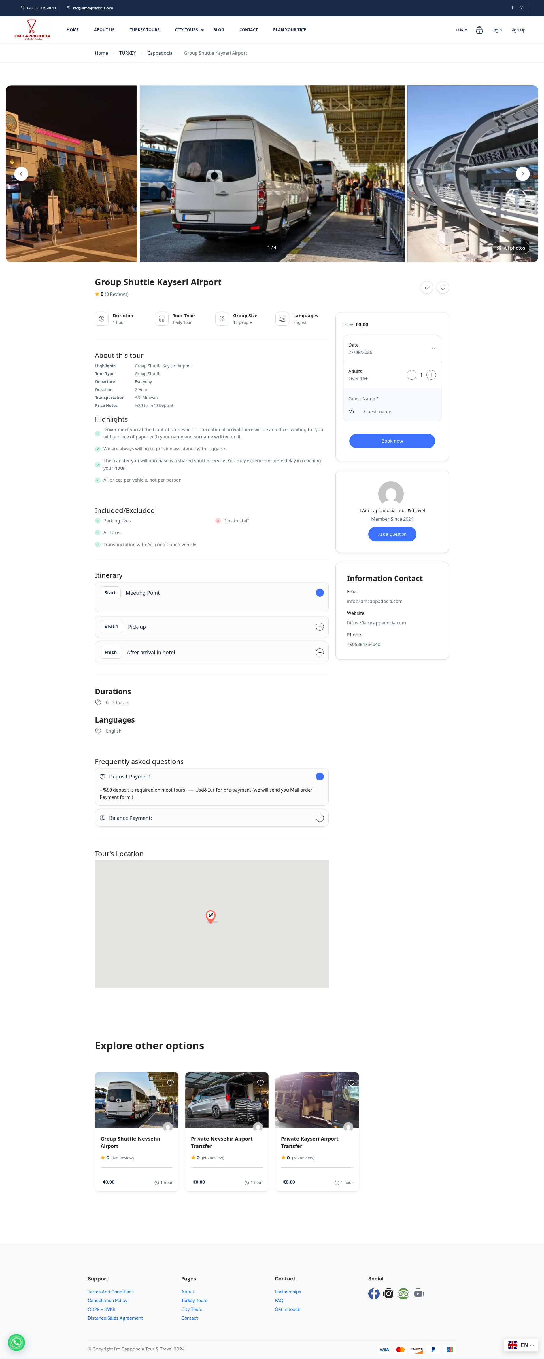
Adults (355, 371)
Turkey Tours (145, 29)
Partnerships (288, 1292)
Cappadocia (160, 53)
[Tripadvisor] (403, 1293)
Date (353, 345)
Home (73, 29)
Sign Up (518, 30)
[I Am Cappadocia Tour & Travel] (168, 1127)
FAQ (279, 1300)
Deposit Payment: (130, 776)
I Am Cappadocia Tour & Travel (392, 510)
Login (497, 30)
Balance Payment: (130, 817)
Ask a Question (392, 534)
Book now (392, 441)
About (187, 1292)
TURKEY (127, 53)
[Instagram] (388, 1293)
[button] (479, 29)
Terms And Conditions (111, 1292)
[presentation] (21, 174)
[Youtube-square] (418, 1293)
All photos (514, 248)
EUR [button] (460, 30)
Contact (248, 29)
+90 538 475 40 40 (41, 8)
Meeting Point (132, 592)
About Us (104, 29)
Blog (218, 29)
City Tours (186, 29)
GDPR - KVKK (101, 1309)
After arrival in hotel (140, 652)
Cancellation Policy (108, 1300)
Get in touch (287, 1309)
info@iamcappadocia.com (92, 8)
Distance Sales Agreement (115, 1318)
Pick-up (125, 626)
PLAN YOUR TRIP (289, 29)
